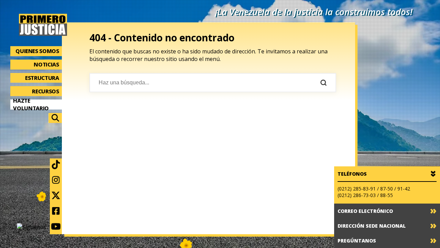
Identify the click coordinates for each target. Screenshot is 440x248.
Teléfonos (352, 173)
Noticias (46, 64)
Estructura (42, 78)
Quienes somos (37, 51)
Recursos (45, 91)
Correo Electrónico (365, 211)
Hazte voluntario (31, 105)
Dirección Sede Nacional (372, 226)
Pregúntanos (357, 240)
